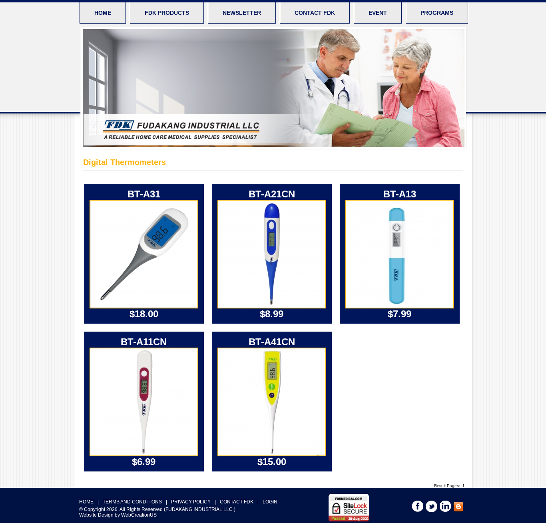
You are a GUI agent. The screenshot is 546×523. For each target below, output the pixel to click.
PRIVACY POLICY (191, 502)
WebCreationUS (139, 515)
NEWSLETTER (242, 13)
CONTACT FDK (315, 13)
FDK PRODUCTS (167, 13)
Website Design (96, 515)
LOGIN (270, 502)
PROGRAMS (436, 13)
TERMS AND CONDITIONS (132, 502)
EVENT (378, 13)
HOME (102, 13)
